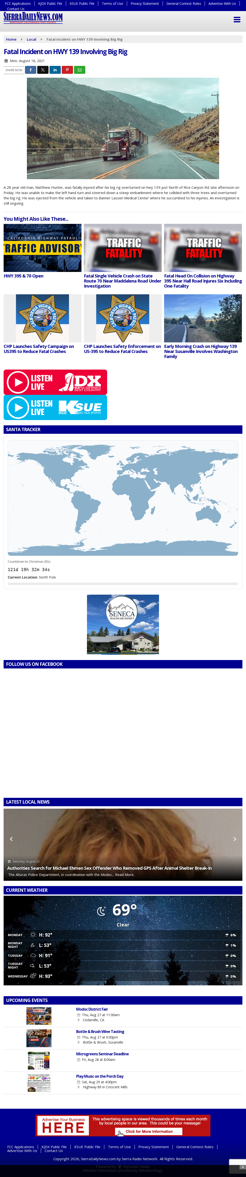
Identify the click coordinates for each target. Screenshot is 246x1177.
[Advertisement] (123, 625)
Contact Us (16, 8)
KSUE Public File (82, 3)
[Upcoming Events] (39, 1016)
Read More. (124, 874)
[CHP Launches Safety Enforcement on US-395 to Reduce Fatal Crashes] (123, 318)
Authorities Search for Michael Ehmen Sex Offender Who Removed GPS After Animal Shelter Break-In (109, 868)
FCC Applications (18, 3)
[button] (237, 20)
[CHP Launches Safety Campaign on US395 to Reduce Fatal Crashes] (42, 318)
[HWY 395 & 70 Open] (42, 248)
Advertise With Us (222, 3)
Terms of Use (112, 3)
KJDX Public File (50, 3)
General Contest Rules (183, 3)
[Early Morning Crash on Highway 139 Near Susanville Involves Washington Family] (203, 318)
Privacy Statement (145, 3)
